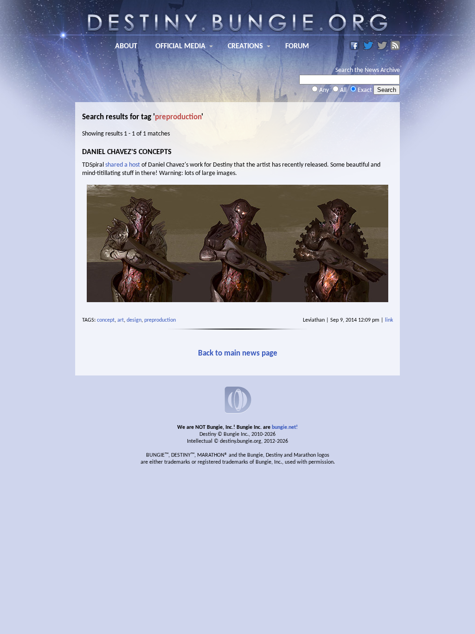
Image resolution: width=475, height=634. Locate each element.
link (389, 320)
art (120, 320)
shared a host (122, 165)
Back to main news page (237, 353)
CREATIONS (245, 46)
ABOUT (126, 46)
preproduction (160, 320)
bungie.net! (285, 427)
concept (106, 320)
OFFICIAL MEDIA (180, 46)
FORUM (297, 46)
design (134, 320)
